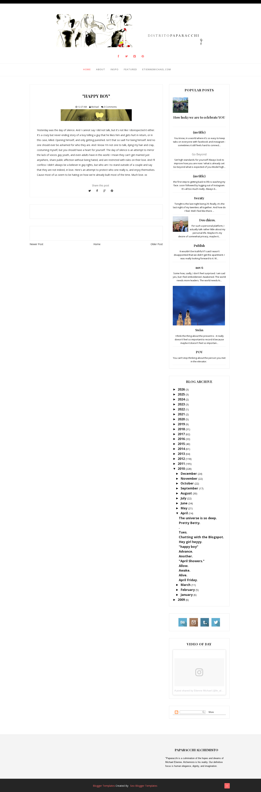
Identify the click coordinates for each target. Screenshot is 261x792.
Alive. (183, 575)
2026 (182, 389)
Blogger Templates (104, 785)
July (184, 498)
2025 (182, 394)
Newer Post (36, 244)
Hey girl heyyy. (190, 542)
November (189, 478)
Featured (130, 69)
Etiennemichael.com (156, 69)
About (100, 69)
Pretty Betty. (189, 523)
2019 (182, 424)
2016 (182, 439)
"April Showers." (192, 561)
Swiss (199, 330)
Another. (186, 556)
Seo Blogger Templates (143, 785)
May (184, 508)
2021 (182, 414)
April (185, 513)
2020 (182, 419)
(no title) (199, 132)
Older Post (157, 244)
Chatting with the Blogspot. (201, 537)
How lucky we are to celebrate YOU (199, 117)
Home (87, 69)
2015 (182, 444)
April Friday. (188, 580)
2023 (182, 404)
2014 (182, 449)
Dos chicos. (207, 220)
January (187, 594)
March (186, 585)
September (190, 488)
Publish (199, 245)
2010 (182, 468)
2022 (182, 409)
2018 (182, 429)
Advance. (186, 551)
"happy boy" (188, 546)
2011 (182, 463)
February (188, 590)
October (188, 483)
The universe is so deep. (198, 518)
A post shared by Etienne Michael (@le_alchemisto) (203, 690)
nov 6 (199, 267)
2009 (182, 599)
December (189, 473)
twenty (199, 198)
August (187, 493)
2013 (182, 454)
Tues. (183, 532)
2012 (182, 458)
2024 (182, 399)
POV (199, 352)
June (184, 503)
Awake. (184, 570)
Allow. (183, 566)
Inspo (114, 69)
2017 (182, 434)
